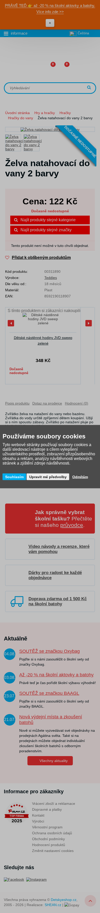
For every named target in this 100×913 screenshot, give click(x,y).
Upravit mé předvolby (48, 477)
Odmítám (80, 477)
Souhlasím (14, 477)
